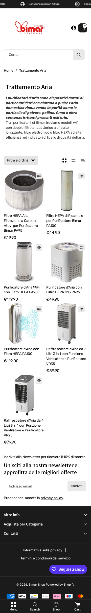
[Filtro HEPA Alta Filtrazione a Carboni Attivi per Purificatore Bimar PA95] (24, 190)
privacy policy (52, 498)
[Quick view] (39, 176)
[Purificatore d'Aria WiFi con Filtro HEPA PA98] (24, 262)
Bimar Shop (37, 584)
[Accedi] (73, 28)
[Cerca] (78, 55)
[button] (7, 28)
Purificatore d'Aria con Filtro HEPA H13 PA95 (64, 290)
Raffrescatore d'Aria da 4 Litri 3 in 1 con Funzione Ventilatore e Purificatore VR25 (24, 427)
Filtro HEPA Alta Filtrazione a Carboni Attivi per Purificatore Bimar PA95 (21, 223)
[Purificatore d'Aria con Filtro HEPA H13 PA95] (66, 262)
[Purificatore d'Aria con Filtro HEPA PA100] (24, 323)
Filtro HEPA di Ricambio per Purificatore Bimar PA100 (64, 221)
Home (8, 70)
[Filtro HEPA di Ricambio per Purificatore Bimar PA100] (66, 190)
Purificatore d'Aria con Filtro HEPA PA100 (21, 351)
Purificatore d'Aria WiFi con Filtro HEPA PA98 (21, 290)
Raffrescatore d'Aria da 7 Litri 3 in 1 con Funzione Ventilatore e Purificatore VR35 (66, 356)
